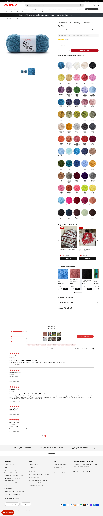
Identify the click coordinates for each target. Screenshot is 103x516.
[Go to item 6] (50, 339)
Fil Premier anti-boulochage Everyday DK (17, 18)
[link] (63, 274)
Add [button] (65, 288)
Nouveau (78, 9)
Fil (5, 9)
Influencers (35, 12)
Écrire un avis (85, 336)
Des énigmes (34, 9)
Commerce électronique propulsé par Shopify (22, 510)
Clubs (18, 12)
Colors (37, 344)
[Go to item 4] (59, 334)
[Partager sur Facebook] (68, 308)
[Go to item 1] (45, 334)
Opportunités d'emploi (10, 470)
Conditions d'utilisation (35, 483)
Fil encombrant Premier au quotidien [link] (86, 281)
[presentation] (59, 240)
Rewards (44, 12)
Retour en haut (51, 453)
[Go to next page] (60, 436)
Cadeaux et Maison (9, 12)
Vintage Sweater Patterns (56, 9)
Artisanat (24, 9)
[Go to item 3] (54, 334)
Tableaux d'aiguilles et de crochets (14, 473)
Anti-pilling (43, 344)
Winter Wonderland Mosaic (67, 249)
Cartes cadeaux (26, 12)
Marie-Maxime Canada (60, 464)
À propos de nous (9, 464)
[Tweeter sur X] (65, 308)
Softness (73, 344)
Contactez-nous (33, 464)
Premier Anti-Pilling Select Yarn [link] (74, 280)
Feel (59, 344)
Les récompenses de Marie (11, 498)
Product (67, 344)
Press (5, 485)
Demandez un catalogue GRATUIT (14, 475)
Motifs (43, 9)
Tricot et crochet (14, 9)
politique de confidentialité (61, 470)
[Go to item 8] (59, 339)
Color (33, 344)
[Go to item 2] (50, 334)
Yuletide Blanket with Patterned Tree (85, 250)
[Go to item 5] (45, 339)
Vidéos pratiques (34, 477)
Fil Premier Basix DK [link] (63, 280)
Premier (49, 344)
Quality (54, 344)
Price (63, 344)
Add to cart (69, 258)
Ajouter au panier (84, 50)
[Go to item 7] (54, 339)
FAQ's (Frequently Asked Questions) (39, 474)
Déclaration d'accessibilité (36, 485)
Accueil (6, 18)
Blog (5, 467)
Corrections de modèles (11, 483)
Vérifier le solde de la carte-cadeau (38, 480)
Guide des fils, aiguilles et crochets (14, 491)
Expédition (32, 467)
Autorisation (68, 9)
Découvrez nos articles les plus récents (28, 1)
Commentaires (58, 467)
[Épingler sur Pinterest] (71, 308)
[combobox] (55, 5)
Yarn (29, 344)
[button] (80, 5)
